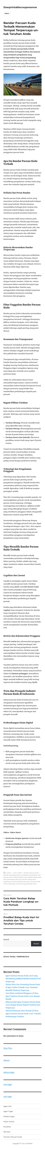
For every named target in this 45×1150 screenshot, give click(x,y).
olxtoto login (8, 1072)
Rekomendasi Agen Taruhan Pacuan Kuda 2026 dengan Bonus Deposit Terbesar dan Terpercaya (23, 1005)
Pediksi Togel (8, 1117)
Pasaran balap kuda (20, 877)
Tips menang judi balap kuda (26, 884)
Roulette (7, 1127)
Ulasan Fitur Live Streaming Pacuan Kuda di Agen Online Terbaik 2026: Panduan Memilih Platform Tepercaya (23, 987)
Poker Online (8, 1122)
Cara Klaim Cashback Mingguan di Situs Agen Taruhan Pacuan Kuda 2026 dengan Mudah (23, 996)
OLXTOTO (29, 1143)
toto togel (7, 1084)
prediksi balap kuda (34, 877)
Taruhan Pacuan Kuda (31, 873)
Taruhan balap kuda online (20, 881)
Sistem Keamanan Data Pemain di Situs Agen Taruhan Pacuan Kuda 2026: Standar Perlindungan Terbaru (23, 1014)
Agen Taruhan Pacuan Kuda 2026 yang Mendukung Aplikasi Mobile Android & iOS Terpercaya (23, 979)
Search (6, 939)
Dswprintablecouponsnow (20, 7)
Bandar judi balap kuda (11, 875)
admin (9, 873)
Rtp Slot (6, 1132)
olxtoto (6, 1060)
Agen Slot (7, 1106)
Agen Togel (8, 1111)
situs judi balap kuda (10, 879)
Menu (7, 13)
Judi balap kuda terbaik (28, 875)
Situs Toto (7, 1048)
